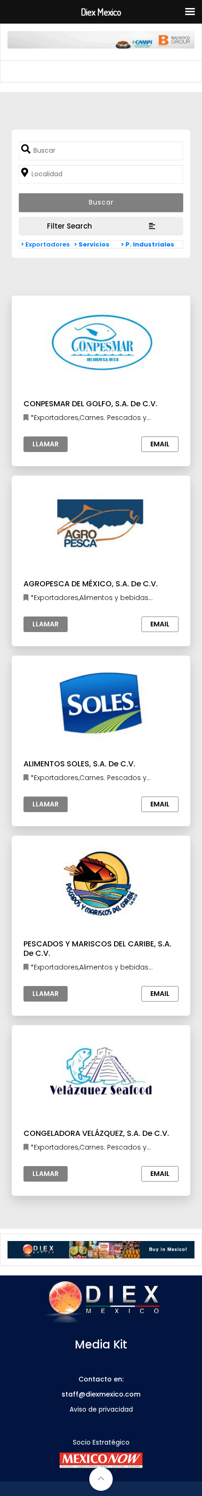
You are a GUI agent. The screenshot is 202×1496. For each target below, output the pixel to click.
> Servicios (91, 244)
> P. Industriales (147, 244)
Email (160, 444)
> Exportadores (45, 244)
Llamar (45, 444)
